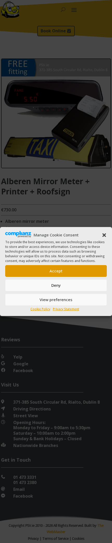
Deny (56, 285)
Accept (56, 270)
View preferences (56, 299)
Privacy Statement (66, 309)
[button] (104, 235)
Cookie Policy (40, 309)
